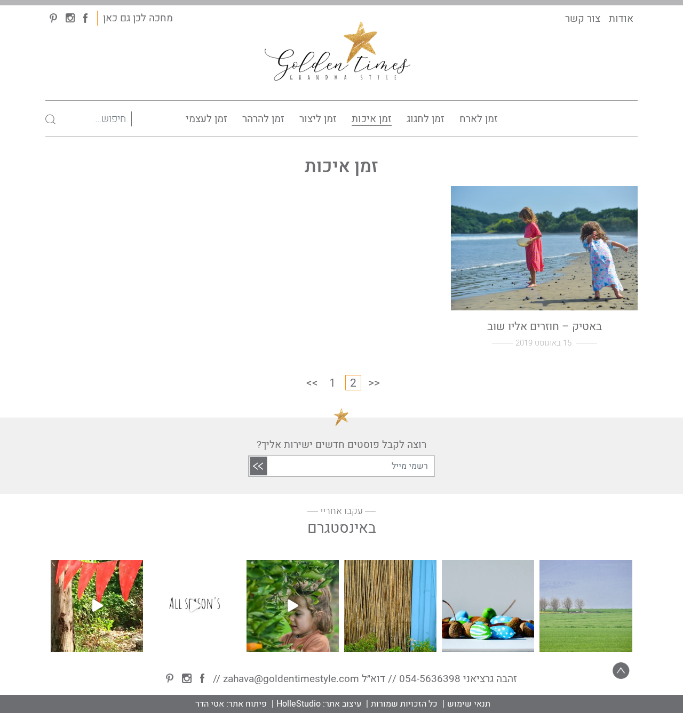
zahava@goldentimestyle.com (291, 678)
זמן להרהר (263, 118)
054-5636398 (429, 678)
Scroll (621, 670)
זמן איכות (372, 118)
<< (312, 382)
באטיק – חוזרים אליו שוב (544, 325)
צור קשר (582, 18)
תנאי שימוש (468, 704)
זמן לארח (478, 118)
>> (374, 382)
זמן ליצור (318, 118)
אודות (621, 18)
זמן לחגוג (425, 118)
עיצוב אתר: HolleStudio (318, 704)
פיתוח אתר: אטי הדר (231, 704)
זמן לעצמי (206, 118)
